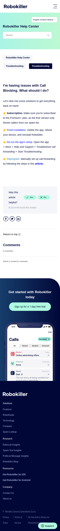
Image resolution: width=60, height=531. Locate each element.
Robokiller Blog (10, 461)
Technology (8, 420)
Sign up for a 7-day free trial (30, 306)
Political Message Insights (16, 456)
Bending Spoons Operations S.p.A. (20, 511)
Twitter (12, 219)
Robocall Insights (11, 445)
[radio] (30, 197)
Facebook (6, 219)
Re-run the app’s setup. (20, 142)
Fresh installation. (17, 130)
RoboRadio (8, 415)
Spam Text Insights (12, 450)
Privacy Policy (6, 520)
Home (15, 6)
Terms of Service (18, 520)
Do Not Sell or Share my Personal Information (38, 520)
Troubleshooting (14, 66)
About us (7, 498)
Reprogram (13, 159)
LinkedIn (18, 219)
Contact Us (8, 493)
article (39, 163)
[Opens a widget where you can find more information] (47, 526)
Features (7, 409)
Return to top (10, 234)
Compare (7, 426)
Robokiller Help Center (18, 57)
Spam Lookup (10, 432)
